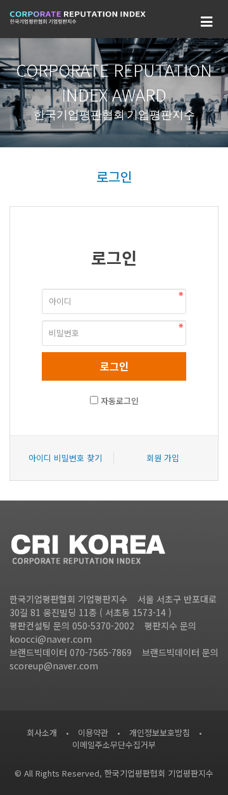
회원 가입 (162, 458)
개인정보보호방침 (159, 732)
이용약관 (93, 732)
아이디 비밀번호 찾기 (65, 458)
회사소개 (42, 732)
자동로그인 (120, 401)
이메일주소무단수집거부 (114, 745)
